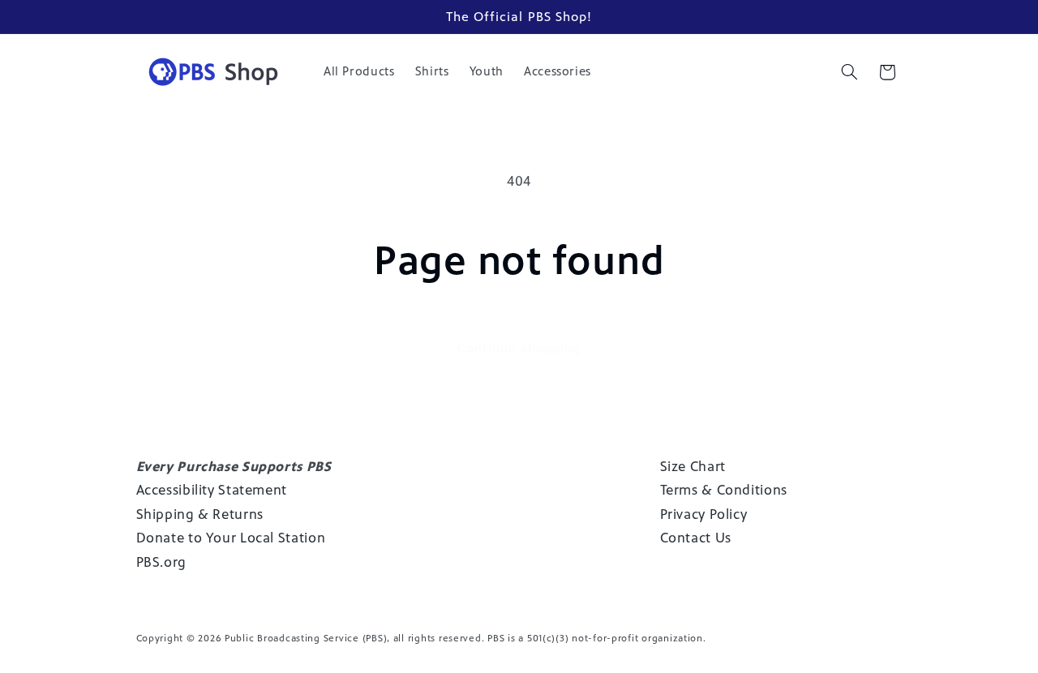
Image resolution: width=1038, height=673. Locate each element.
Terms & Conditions (723, 490)
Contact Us (695, 538)
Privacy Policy (704, 514)
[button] (849, 72)
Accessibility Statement (212, 490)
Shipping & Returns (200, 514)
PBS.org (161, 562)
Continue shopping (519, 348)
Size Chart (693, 466)
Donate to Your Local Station (231, 538)
